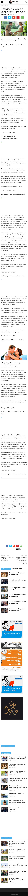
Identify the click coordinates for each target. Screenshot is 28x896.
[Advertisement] (14, 531)
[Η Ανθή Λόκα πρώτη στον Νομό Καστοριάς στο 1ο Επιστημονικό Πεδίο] (4, 843)
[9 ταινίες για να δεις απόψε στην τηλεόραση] (4, 574)
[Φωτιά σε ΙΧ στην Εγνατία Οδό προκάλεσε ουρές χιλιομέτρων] (4, 851)
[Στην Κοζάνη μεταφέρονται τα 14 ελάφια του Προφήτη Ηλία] (4, 858)
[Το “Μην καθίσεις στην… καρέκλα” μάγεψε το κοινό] (4, 873)
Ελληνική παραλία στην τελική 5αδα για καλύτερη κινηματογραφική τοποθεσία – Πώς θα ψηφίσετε (20, 560)
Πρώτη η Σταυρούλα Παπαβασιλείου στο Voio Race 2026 (17, 880)
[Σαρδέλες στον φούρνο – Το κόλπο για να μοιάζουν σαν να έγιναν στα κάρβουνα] (4, 780)
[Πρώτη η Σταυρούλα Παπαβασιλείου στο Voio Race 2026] (4, 880)
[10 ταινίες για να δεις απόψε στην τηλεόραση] (4, 596)
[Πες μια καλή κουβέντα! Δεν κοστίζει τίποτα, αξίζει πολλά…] (4, 802)
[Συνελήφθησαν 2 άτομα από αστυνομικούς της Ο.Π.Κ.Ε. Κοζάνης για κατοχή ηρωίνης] (4, 787)
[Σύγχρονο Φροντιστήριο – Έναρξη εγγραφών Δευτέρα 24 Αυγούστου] (4, 758)
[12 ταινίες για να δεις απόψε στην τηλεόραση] (4, 581)
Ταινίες (6, 5)
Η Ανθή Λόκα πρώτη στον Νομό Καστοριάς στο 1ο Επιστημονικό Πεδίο (17, 843)
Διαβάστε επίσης (6, 568)
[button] (26, 2)
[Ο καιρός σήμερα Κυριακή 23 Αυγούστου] (4, 795)
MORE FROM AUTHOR (17, 568)
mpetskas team (5, 14)
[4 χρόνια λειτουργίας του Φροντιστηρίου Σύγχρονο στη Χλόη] (4, 865)
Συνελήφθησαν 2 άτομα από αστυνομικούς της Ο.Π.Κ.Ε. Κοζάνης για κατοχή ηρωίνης (18, 787)
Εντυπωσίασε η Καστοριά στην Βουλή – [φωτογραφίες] (7, 559)
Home (2, 5)
